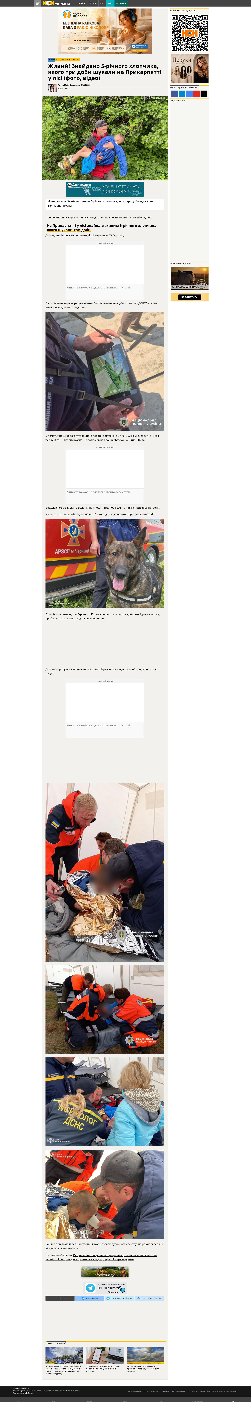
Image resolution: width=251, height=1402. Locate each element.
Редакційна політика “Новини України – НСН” (218, 1391)
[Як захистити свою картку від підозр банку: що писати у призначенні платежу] (105, 1358)
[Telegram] (182, 94)
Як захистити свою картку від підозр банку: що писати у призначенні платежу (103, 1368)
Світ (102, 3)
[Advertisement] (105, 263)
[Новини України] (56, 2)
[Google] (189, 94)
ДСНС (147, 217)
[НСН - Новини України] (105, 1288)
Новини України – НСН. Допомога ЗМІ (143, 1391)
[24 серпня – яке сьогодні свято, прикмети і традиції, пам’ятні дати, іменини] (145, 1358)
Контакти (165, 1391)
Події (77, 59)
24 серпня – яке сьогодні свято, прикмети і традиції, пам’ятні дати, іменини (143, 1368)
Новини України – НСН (72, 217)
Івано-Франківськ (67, 59)
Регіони (93, 3)
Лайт (110, 3)
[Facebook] (174, 94)
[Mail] (204, 94)
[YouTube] (196, 94)
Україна (81, 3)
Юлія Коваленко (72, 85)
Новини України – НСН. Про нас (184, 1391)
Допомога (121, 3)
